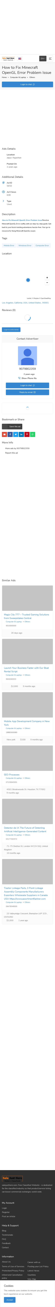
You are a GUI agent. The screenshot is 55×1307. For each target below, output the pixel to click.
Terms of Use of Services (13, 1266)
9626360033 (10, 679)
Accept (10, 1299)
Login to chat (26, 84)
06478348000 (11, 906)
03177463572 (11, 839)
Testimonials (7, 1235)
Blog (4, 1230)
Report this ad (11, 452)
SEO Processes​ (11, 774)
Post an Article (8, 1216)
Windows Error (25, 245)
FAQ (4, 1239)
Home (4, 77)
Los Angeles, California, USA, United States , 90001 (25, 302)
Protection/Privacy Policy (13, 1270)
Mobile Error (9, 245)
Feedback (6, 1243)
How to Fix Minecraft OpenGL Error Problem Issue (22, 220)
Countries (32, 1275)
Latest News (33, 1270)
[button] (47, 278)
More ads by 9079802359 (17, 448)
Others (32, 77)
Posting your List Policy (38, 1266)
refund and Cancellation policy (12, 1276)
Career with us (34, 1262)
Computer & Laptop (18, 77)
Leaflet (29, 298)
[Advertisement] (27, 27)
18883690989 (11, 732)
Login (4, 1208)
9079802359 (27, 369)
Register (6, 1212)
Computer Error (42, 245)
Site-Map (32, 1279)
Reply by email (26, 392)
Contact (5, 1247)
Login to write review (11, 330)
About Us (6, 1261)
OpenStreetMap (46, 298)
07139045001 (11, 782)
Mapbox (36, 298)
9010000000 (10, 626)
